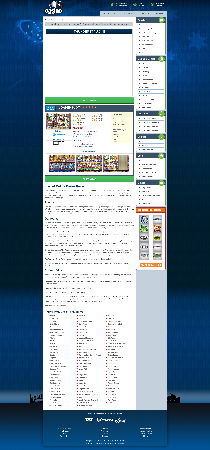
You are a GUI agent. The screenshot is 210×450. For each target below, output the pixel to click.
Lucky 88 (82, 383)
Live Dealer (143, 113)
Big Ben (53, 355)
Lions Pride (83, 369)
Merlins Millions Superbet (88, 394)
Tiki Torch (111, 375)
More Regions (147, 176)
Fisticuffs (53, 400)
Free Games (128, 13)
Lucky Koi (82, 386)
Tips (145, 76)
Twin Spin (111, 380)
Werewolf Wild (113, 391)
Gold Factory (84, 324)
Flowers (53, 403)
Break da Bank (55, 363)
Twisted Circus (113, 383)
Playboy (111, 315)
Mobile (159, 13)
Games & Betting (146, 59)
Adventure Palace (56, 330)
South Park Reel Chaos (116, 344)
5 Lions (53, 321)
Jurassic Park (84, 358)
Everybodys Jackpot (57, 394)
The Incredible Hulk (86, 341)
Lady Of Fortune (85, 363)
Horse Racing (147, 103)
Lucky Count (83, 372)
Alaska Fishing (55, 341)
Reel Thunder (113, 332)
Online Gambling (149, 33)
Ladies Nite (83, 377)
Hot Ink (81, 335)
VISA (144, 142)
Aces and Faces (56, 327)
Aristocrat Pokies (150, 83)
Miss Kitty (82, 397)
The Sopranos (113, 360)
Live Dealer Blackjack (151, 130)
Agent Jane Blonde (57, 332)
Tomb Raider (112, 377)
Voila (109, 386)
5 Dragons (54, 318)
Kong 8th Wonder (85, 360)
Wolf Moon (112, 400)
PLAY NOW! (89, 100)
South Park (112, 341)
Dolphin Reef (55, 389)
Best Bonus (147, 25)
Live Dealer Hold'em (150, 126)
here (127, 24)
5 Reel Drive (54, 324)
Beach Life (54, 349)
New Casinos (147, 37)
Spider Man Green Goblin (117, 346)
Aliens (52, 338)
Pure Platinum (113, 318)
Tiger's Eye (112, 372)
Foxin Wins (83, 315)
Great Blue (83, 330)
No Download (147, 44)
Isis (80, 346)
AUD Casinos (147, 41)
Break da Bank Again (58, 366)
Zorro (110, 403)
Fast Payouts (147, 29)
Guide (145, 68)
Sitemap (146, 436)
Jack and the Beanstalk (87, 349)
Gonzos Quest (84, 327)
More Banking (147, 149)
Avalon (52, 344)
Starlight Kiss (113, 352)
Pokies (145, 13)
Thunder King (113, 363)
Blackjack (146, 91)
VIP (143, 52)
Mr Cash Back (84, 403)
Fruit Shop (83, 318)
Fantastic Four (55, 397)
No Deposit (109, 13)
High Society (83, 332)
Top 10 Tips (147, 192)
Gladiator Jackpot (85, 321)
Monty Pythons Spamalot (88, 400)
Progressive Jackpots (151, 196)
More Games (147, 107)
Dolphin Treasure (56, 391)
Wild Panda (112, 397)
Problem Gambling (146, 431)
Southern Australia (149, 172)
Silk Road (111, 338)
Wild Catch (112, 394)
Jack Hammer (84, 352)
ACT (143, 161)
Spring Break (113, 355)
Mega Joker (83, 375)
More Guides (147, 204)
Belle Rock (54, 352)
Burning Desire (55, 369)
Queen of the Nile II (115, 324)
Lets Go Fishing (85, 366)
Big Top (53, 358)
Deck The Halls (55, 386)
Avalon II (53, 346)
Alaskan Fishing (56, 335)
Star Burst (111, 349)
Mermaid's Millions (86, 391)
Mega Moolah (84, 389)
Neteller (145, 145)
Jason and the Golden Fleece (90, 355)
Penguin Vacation (85, 405)
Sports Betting (148, 99)
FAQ (143, 199)
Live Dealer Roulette (150, 118)
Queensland (147, 169)
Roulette (145, 87)
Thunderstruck (113, 366)
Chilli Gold (54, 377)
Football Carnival (56, 405)
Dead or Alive (55, 383)
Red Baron (112, 327)
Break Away (54, 360)
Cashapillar (54, 375)
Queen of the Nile (114, 321)
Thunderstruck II (114, 369)
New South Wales (149, 165)
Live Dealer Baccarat (150, 122)
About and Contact (146, 433)
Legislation (146, 188)
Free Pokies (148, 80)
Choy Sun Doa (55, 380)
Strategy (146, 72)
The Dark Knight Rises (116, 358)
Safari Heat (112, 335)
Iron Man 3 (83, 344)
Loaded (81, 380)
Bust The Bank (55, 372)
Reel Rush (111, 330)
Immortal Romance (86, 338)
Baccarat (145, 95)
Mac (143, 48)
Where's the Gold (114, 389)
